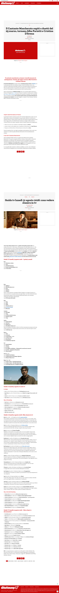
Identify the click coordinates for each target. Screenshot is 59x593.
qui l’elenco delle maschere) (9, 94)
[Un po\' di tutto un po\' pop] (8, 3)
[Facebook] (49, 1)
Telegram (20, 60)
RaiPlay (34, 83)
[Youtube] (57, 1)
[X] (54, 1)
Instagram (25, 60)
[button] (57, 3)
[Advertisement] (29, 13)
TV (19, 23)
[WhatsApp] (55, 1)
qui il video (14, 92)
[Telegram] (52, 1)
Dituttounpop (17, 23)
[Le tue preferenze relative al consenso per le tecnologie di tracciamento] (57, 591)
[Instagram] (51, 1)
